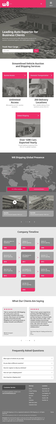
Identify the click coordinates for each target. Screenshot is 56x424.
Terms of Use (20, 419)
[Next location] (34, 222)
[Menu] (41, 3)
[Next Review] (34, 340)
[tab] (17, 189)
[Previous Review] (21, 340)
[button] (28, 359)
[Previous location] (21, 221)
